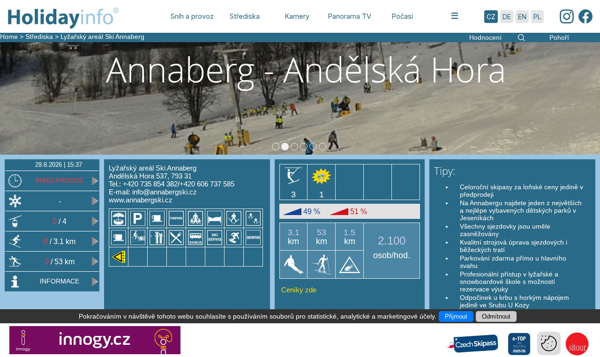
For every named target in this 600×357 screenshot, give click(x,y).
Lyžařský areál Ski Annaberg (102, 36)
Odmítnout (496, 316)
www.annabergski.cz (140, 200)
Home (9, 36)
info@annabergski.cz (164, 192)
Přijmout (456, 316)
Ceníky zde (298, 290)
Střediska (39, 36)
